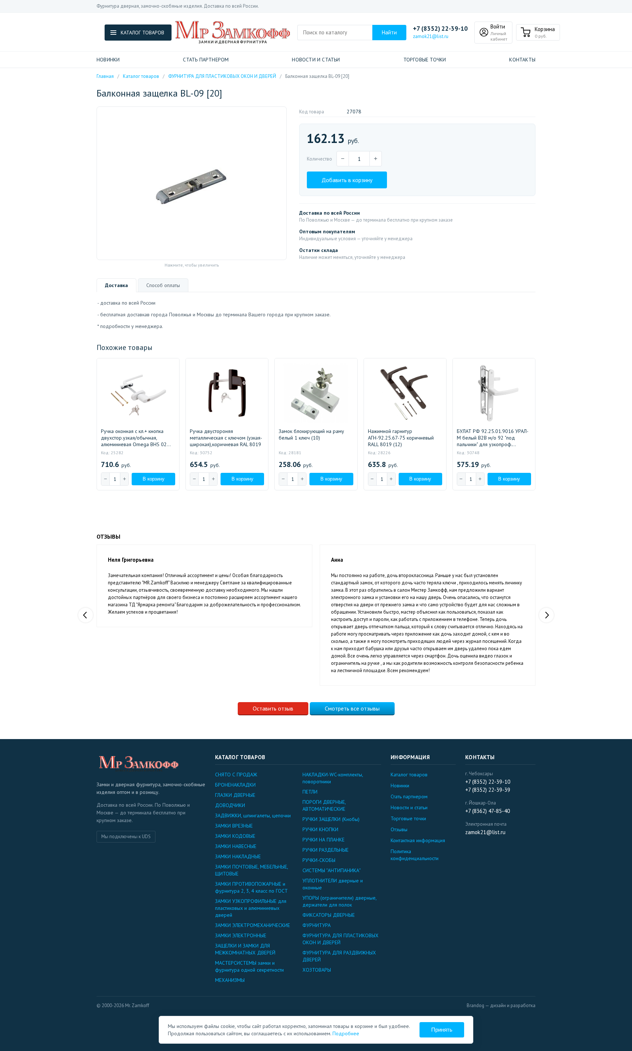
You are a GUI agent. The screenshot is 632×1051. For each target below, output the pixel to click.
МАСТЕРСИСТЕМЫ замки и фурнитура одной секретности (249, 966)
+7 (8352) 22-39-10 (440, 28)
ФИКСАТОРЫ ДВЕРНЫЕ (328, 915)
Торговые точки (424, 59)
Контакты (522, 59)
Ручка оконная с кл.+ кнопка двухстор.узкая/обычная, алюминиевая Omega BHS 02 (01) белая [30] (134, 438)
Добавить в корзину (346, 180)
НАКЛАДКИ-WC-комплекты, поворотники (332, 778)
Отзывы (399, 829)
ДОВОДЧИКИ (230, 805)
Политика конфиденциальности (415, 855)
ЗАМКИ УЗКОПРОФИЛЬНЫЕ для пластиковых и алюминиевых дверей (250, 908)
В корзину (154, 479)
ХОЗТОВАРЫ (316, 970)
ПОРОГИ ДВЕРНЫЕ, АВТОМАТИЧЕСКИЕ (324, 805)
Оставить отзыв (273, 708)
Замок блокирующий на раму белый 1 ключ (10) (311, 434)
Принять (441, 1029)
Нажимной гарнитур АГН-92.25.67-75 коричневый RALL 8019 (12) (401, 438)
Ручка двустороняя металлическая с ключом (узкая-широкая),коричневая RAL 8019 (226, 438)
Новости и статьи (316, 59)
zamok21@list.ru (430, 36)
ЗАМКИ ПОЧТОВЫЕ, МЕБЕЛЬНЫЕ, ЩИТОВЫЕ (251, 870)
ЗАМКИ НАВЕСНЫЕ (235, 846)
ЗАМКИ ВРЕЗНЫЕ (234, 825)
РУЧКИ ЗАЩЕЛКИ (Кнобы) (331, 819)
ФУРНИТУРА (316, 925)
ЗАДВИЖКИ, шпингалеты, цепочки (253, 815)
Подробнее (345, 1033)
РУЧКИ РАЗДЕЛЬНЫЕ (325, 850)
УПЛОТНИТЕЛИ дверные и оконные (332, 884)
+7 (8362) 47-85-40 (487, 810)
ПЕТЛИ (309, 791)
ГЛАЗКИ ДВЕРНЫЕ (235, 795)
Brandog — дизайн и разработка (501, 1005)
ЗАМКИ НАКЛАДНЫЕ (238, 856)
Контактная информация (418, 840)
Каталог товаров (141, 76)
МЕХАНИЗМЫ (230, 980)
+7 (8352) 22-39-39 (487, 789)
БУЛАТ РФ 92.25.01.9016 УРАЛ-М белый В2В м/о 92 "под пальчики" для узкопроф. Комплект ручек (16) (492, 438)
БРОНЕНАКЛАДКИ (235, 784)
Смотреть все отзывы (352, 708)
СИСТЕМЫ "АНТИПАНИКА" (331, 870)
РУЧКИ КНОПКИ (320, 829)
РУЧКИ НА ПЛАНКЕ (323, 839)
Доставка (116, 285)
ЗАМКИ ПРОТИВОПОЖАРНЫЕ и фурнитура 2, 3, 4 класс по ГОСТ (251, 887)
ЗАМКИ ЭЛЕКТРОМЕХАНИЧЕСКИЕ (252, 925)
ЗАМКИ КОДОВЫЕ (235, 836)
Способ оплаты (163, 285)
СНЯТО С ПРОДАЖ (236, 774)
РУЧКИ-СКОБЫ (318, 860)
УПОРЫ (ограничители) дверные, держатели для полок (339, 901)
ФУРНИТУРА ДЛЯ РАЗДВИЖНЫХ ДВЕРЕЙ (339, 956)
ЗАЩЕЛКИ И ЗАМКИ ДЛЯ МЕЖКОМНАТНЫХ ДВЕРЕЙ (245, 949)
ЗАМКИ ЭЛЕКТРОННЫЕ (240, 935)
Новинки (108, 59)
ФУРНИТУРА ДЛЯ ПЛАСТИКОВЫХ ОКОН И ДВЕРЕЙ (222, 76)
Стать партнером (206, 59)
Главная (105, 76)
